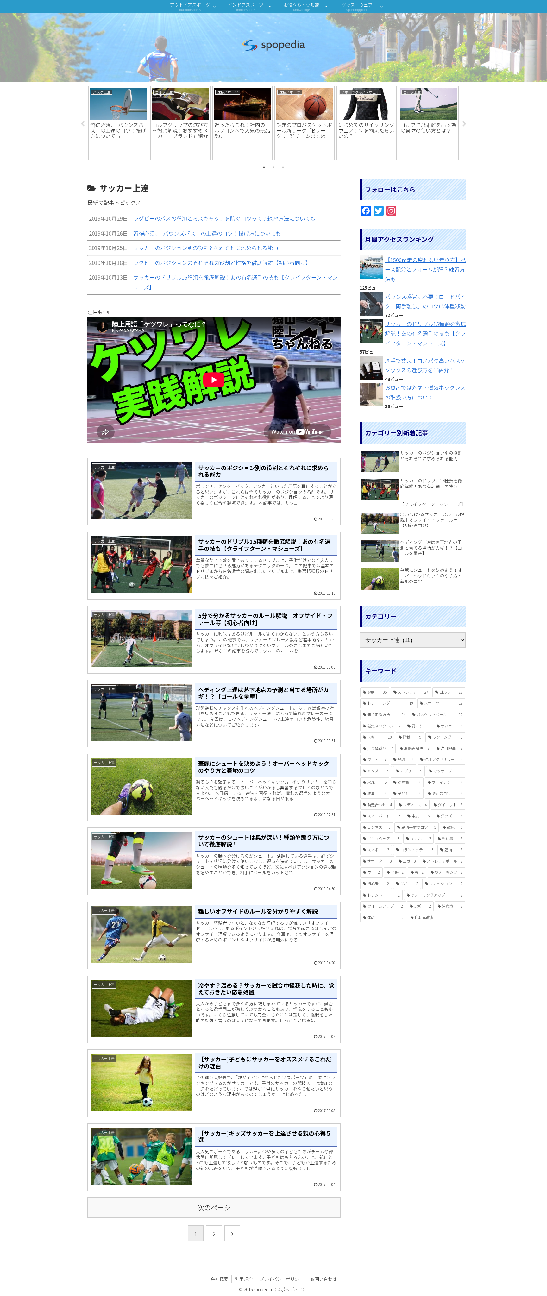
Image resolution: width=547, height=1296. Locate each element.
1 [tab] (264, 167)
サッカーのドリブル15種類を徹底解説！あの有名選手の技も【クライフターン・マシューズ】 (425, 333)
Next (464, 124)
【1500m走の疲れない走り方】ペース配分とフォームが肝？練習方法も (425, 269)
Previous (82, 124)
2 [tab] (273, 167)
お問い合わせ (323, 1279)
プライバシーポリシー (281, 1279)
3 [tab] (283, 167)
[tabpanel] (118, 123)
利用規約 (244, 1279)
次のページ (214, 1207)
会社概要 (219, 1279)
